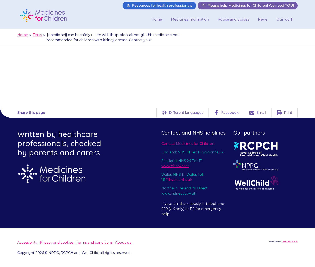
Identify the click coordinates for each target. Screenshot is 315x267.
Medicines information (190, 19)
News (262, 19)
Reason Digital (290, 241)
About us (123, 242)
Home (157, 19)
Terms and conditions (94, 242)
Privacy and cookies (56, 242)
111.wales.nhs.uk (179, 180)
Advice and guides (233, 19)
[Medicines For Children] (45, 15)
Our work (284, 19)
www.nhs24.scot (175, 166)
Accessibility (27, 242)
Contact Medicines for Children (187, 144)
